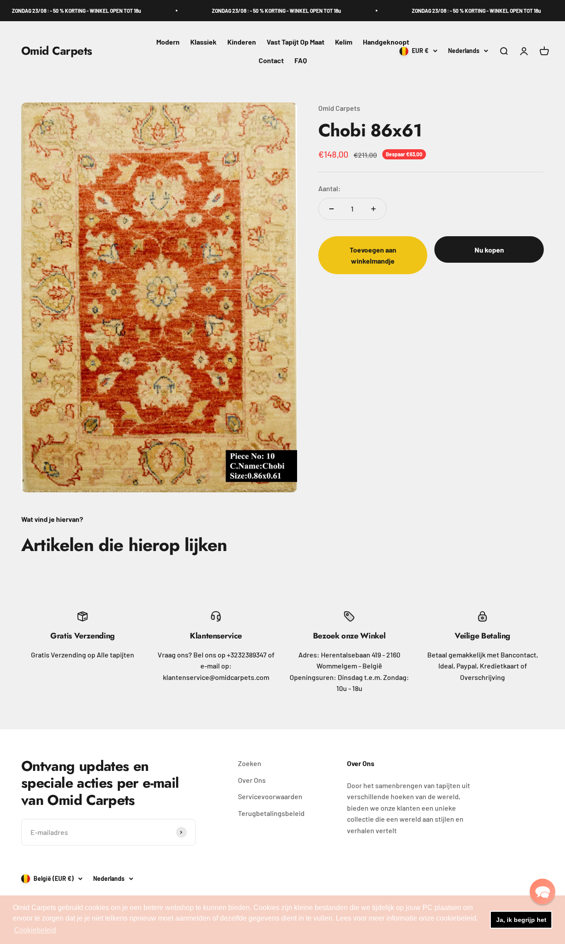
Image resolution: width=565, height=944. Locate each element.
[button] (542, 891)
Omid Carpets (339, 108)
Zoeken (249, 763)
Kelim (343, 42)
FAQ (300, 60)
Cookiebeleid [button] (35, 930)
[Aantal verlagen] (331, 208)
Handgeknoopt (386, 42)
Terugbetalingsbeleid (271, 813)
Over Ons (252, 780)
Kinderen (241, 42)
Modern (168, 42)
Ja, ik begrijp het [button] (521, 919)
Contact (271, 60)
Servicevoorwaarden (270, 796)
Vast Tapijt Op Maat (295, 42)
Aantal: (329, 188)
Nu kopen (489, 249)
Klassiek (203, 42)
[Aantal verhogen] (373, 208)
